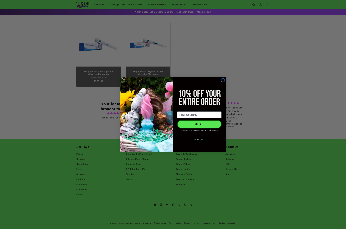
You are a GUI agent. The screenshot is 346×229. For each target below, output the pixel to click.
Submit (199, 124)
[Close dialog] (223, 80)
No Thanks (199, 139)
